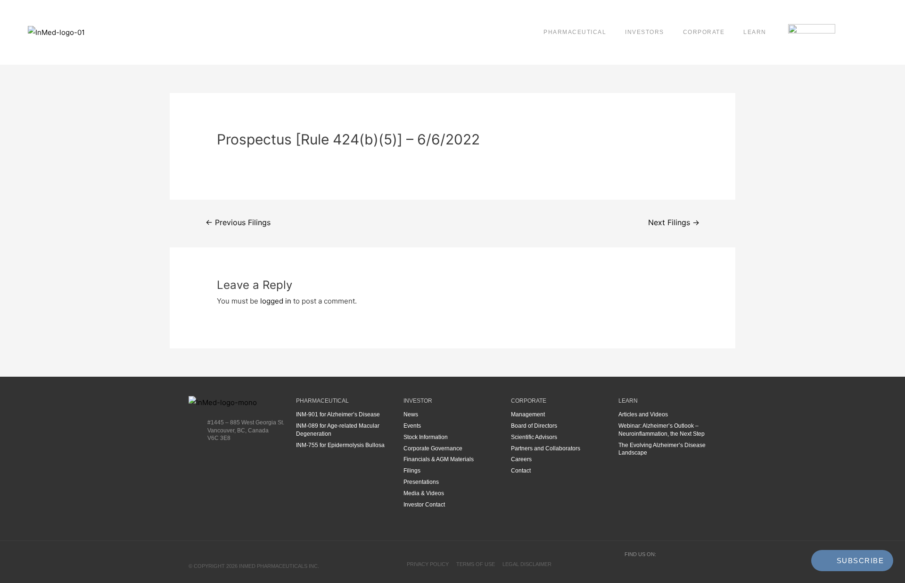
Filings (411, 470)
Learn (754, 32)
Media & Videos (423, 493)
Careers (521, 459)
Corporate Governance (432, 448)
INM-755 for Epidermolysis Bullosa (340, 445)
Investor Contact (424, 504)
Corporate (704, 32)
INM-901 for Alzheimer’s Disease (338, 414)
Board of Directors (534, 425)
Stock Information (425, 437)
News (410, 414)
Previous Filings (238, 222)
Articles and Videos (643, 414)
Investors (644, 32)
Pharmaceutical (574, 32)
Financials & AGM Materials (438, 459)
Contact (521, 470)
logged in (275, 300)
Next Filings (673, 222)
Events (412, 425)
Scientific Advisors (534, 437)
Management (528, 414)
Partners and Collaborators (545, 448)
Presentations (421, 482)
